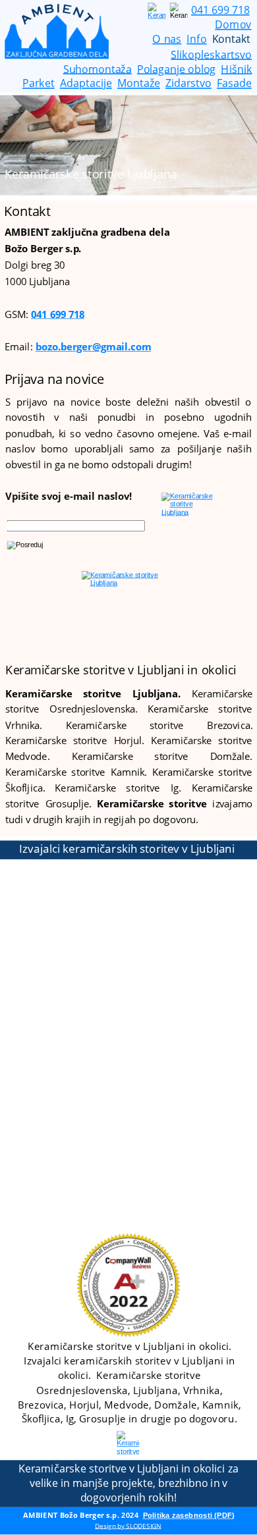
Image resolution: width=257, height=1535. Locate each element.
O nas (166, 39)
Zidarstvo (188, 83)
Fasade (234, 83)
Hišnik (236, 68)
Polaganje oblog (176, 68)
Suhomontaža (97, 68)
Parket (38, 83)
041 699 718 (57, 314)
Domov (233, 24)
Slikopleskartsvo (211, 54)
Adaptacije (86, 83)
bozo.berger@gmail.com (94, 347)
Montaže (138, 83)
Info (196, 39)
